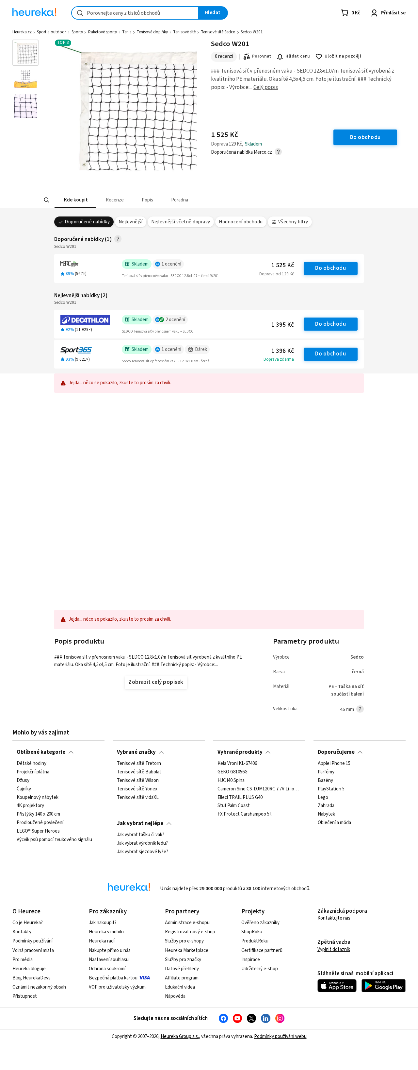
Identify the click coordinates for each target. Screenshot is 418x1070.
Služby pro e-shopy (184, 941)
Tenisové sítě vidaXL (138, 797)
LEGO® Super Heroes (38, 831)
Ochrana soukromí (107, 968)
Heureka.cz (22, 32)
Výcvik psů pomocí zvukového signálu (54, 840)
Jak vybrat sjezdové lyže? (142, 852)
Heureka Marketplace (186, 950)
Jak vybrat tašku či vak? (140, 835)
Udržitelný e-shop (259, 968)
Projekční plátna (33, 772)
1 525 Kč (282, 265)
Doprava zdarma (279, 359)
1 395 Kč (282, 324)
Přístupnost (24, 996)
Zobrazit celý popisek (155, 682)
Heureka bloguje (29, 968)
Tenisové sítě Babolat (139, 772)
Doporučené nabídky (87, 221)
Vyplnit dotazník (333, 949)
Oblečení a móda (334, 823)
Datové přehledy (182, 968)
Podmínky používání (32, 941)
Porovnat (261, 56)
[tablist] (180, 200)
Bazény (325, 780)
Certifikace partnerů (261, 950)
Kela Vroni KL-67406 (237, 763)
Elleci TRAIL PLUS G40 (240, 797)
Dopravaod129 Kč (276, 274)
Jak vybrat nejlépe (140, 823)
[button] (75, 200)
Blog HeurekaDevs (31, 978)
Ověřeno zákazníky (260, 922)
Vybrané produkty (240, 752)
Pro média (22, 959)
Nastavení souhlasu (109, 959)
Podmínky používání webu (280, 1036)
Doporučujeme (336, 752)
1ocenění (171, 264)
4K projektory (30, 806)
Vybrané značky (136, 752)
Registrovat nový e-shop (190, 931)
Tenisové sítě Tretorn (139, 763)
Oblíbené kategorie (41, 752)
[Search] (46, 200)
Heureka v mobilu (106, 931)
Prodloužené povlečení (40, 823)
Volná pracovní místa (33, 950)
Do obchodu (330, 268)
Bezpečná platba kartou (113, 978)
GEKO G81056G (232, 772)
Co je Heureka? (27, 922)
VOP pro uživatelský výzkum (117, 987)
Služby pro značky (183, 959)
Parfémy (326, 772)
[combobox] (135, 13)
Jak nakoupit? (103, 922)
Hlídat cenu (297, 56)
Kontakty (21, 931)
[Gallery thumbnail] (25, 52)
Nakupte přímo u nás (110, 950)
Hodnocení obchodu (241, 221)
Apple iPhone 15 (334, 763)
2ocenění (175, 319)
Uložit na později (343, 56)
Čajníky (24, 789)
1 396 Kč (282, 351)
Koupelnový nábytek (37, 797)
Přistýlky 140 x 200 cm (38, 814)
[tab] (75, 200)
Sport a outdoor (51, 32)
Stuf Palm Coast (233, 806)
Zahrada (326, 806)
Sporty (77, 32)
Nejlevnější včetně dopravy (180, 221)
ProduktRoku (254, 941)
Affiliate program (182, 978)
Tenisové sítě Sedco (218, 32)
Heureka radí (102, 941)
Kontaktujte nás (333, 918)
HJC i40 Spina (231, 780)
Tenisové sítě (184, 32)
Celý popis (265, 87)
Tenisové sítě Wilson (138, 780)
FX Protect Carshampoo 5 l (244, 814)
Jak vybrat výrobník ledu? (142, 843)
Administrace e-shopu (187, 922)
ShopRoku (251, 931)
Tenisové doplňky (152, 32)
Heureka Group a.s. (180, 1036)
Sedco (357, 657)
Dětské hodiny (31, 763)
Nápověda (175, 996)
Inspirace (250, 959)
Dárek (201, 349)
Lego (323, 797)
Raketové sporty (102, 32)
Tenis (126, 32)
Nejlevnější (130, 221)
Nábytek (326, 814)
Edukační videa (180, 987)
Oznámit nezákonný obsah (39, 987)
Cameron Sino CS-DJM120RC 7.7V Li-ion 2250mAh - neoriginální (259, 789)
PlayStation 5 (331, 789)
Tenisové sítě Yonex (137, 789)
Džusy (23, 780)
